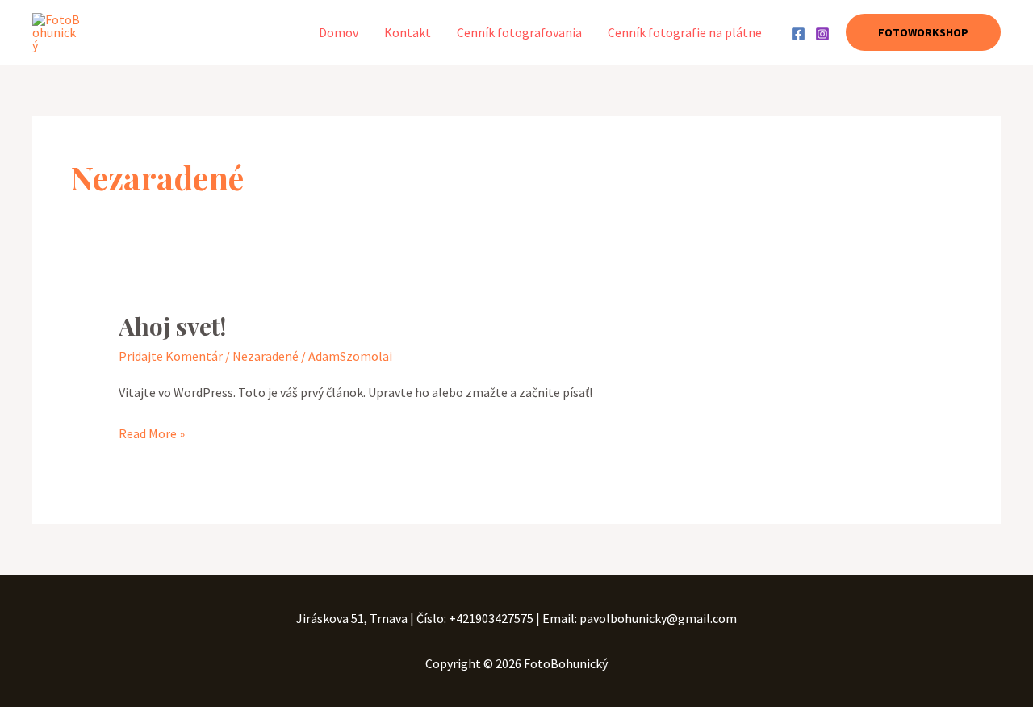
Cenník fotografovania (519, 32)
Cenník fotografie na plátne (685, 32)
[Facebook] (798, 34)
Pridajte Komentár (171, 356)
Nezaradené (265, 356)
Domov (338, 32)
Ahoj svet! (172, 326)
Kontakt (407, 32)
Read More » (152, 432)
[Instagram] (822, 34)
